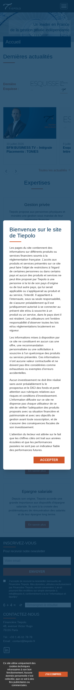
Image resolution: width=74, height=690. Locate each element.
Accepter (49, 460)
